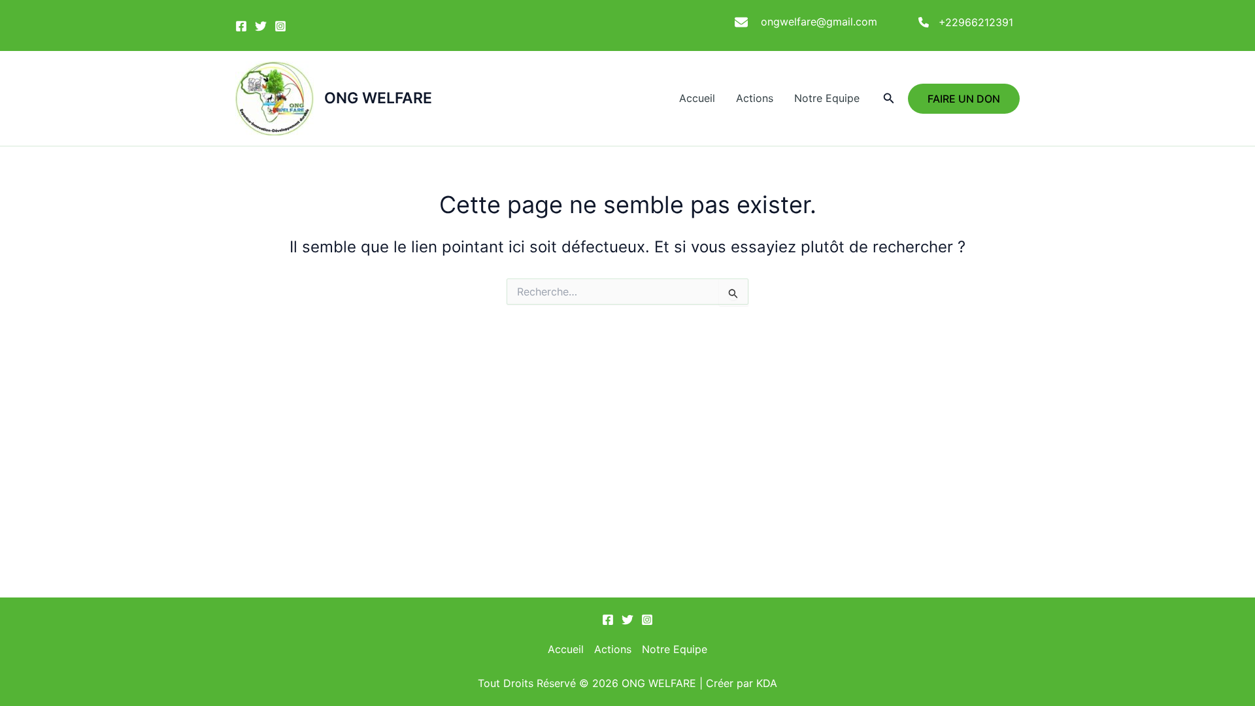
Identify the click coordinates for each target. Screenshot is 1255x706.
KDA (766, 683)
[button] (889, 98)
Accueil (697, 98)
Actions (754, 98)
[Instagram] (280, 26)
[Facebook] (241, 26)
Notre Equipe (827, 98)
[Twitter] (261, 26)
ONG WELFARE (378, 98)
